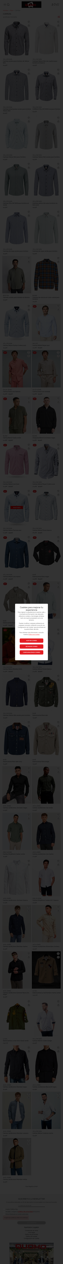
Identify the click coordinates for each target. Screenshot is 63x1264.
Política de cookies (34, 634)
